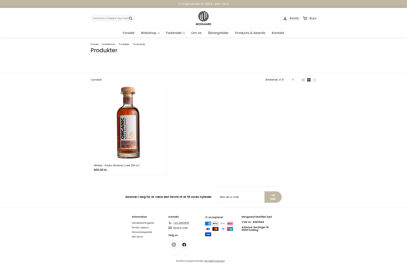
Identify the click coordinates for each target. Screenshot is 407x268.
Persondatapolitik (142, 232)
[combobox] (113, 18)
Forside (129, 33)
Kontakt (278, 33)
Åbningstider (218, 33)
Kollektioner (108, 44)
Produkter (124, 44)
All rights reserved (214, 260)
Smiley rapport (140, 227)
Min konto (137, 236)
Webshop (149, 33)
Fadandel (174, 33)
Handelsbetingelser (143, 222)
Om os (196, 33)
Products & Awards (250, 33)
